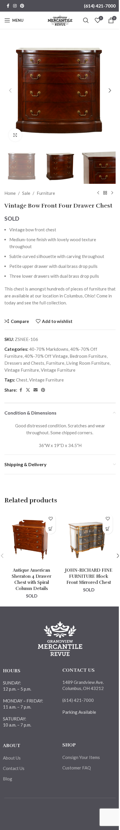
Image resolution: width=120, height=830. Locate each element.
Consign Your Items (81, 757)
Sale (26, 193)
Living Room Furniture (88, 363)
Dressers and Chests (24, 363)
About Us (12, 757)
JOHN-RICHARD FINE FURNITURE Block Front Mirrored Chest (88, 576)
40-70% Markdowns (48, 349)
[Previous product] (98, 193)
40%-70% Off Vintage (46, 356)
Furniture (46, 193)
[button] (10, 90)
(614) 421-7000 (100, 5)
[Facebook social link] (7, 6)
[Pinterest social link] (22, 6)
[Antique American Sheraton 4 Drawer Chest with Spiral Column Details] (31, 538)
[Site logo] (60, 19)
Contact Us (13, 768)
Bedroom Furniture (88, 356)
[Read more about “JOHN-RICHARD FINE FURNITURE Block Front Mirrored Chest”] (108, 529)
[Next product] (112, 193)
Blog (7, 778)
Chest (21, 379)
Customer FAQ (76, 767)
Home (10, 193)
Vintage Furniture (21, 370)
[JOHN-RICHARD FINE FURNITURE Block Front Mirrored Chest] (88, 538)
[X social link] (28, 390)
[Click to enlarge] (15, 134)
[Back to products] (105, 193)
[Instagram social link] (14, 6)
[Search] (86, 20)
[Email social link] (35, 390)
